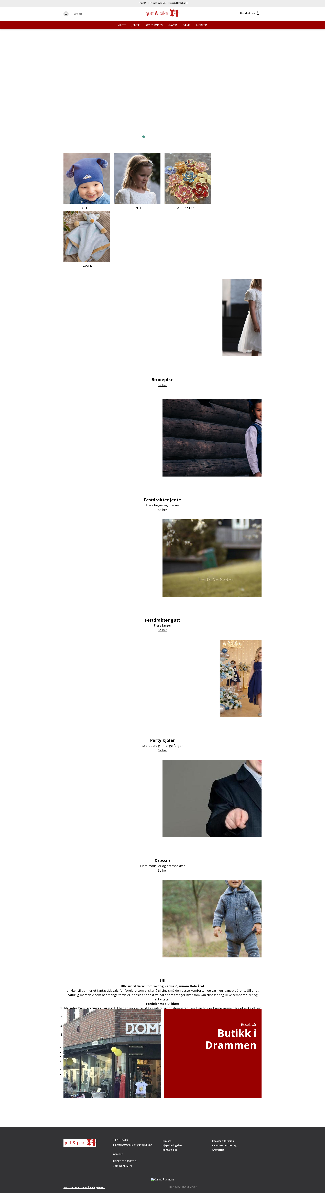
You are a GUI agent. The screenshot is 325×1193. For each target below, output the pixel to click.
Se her (100, 112)
